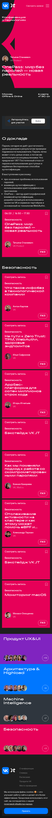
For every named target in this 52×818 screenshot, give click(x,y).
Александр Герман (23, 532)
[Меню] (47, 5)
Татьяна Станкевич (20, 57)
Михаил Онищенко (23, 613)
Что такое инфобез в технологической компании (24, 291)
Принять (26, 811)
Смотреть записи (34, 6)
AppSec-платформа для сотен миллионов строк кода (23, 389)
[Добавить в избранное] (46, 213)
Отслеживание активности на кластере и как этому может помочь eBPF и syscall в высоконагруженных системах (25, 520)
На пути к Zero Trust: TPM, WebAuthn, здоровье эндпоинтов (25, 341)
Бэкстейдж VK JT (22, 433)
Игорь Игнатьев (21, 403)
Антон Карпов (20, 306)
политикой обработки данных (18, 804)
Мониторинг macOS (25, 594)
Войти (38, 121)
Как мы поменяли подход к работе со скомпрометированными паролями (25, 470)
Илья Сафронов (21, 355)
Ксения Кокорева (22, 484)
